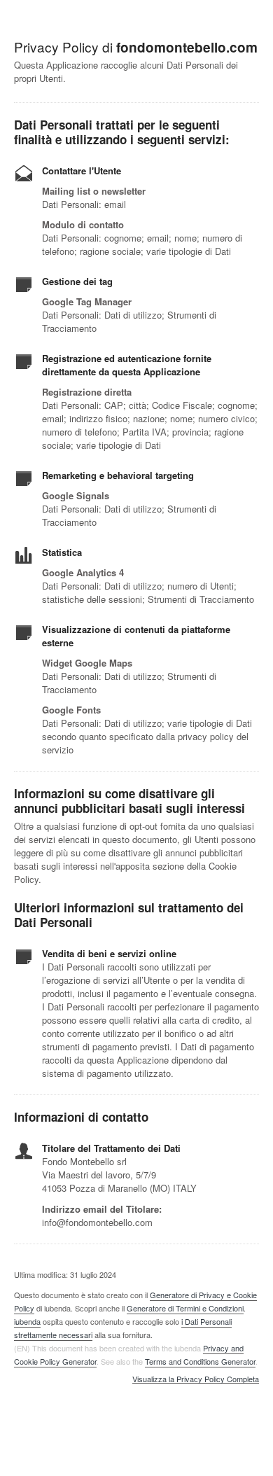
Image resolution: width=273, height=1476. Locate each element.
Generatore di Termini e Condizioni (185, 1308)
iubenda (27, 1321)
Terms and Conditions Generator (200, 1361)
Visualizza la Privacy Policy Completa (195, 1379)
